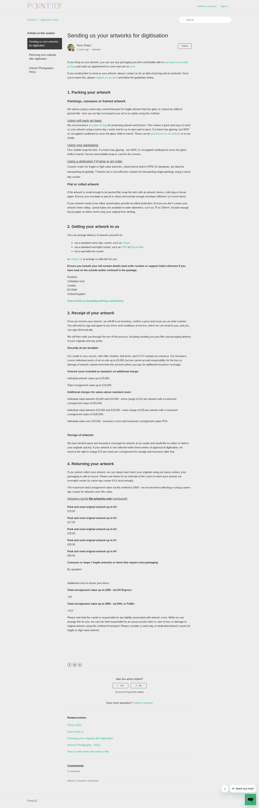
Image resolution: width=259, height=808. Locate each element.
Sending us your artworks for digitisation (43, 43)
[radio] (120, 685)
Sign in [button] (224, 6)
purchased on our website (165, 133)
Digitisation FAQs (49, 20)
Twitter (74, 665)
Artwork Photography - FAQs (42, 70)
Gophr (126, 242)
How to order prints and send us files (88, 751)
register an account (107, 77)
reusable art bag (98, 125)
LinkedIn (80, 665)
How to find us (75, 731)
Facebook (69, 665)
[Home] (44, 8)
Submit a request (206, 6)
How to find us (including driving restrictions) (95, 300)
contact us (76, 259)
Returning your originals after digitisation (42, 56)
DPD (125, 247)
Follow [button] (185, 46)
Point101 (31, 20)
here (132, 66)
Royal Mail (137, 247)
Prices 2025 (74, 725)
